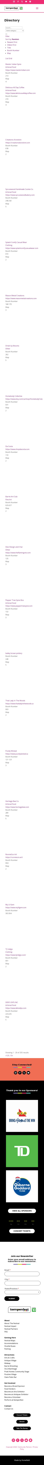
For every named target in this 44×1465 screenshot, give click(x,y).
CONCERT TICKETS (21, 1231)
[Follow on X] (22, 1)
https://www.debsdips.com (15, 1008)
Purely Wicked (11, 751)
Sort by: (12, 39)
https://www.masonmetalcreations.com (21, 298)
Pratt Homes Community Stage (16, 1371)
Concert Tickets (22, 1415)
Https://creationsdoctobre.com (17, 143)
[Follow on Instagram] (13, 1)
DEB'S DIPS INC (11, 1002)
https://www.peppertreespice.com (18, 606)
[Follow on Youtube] (26, 1)
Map (9, 53)
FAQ (6, 1332)
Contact (7, 1406)
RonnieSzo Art (11, 854)
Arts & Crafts (9, 1358)
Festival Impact (10, 1326)
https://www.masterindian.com (17, 70)
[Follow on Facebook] (18, 1)
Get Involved (9, 1383)
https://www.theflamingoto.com (18, 553)
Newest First (12, 42)
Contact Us (8, 1409)
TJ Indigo (9, 949)
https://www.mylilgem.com (15, 907)
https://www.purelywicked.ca (16, 754)
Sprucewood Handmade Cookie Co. (19, 189)
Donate (22, 1422)
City (7, 1279)
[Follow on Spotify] (30, 1)
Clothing (8, 245)
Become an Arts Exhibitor (14, 1391)
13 (11, 1055)
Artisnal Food (10, 67)
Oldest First (11, 45)
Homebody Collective (13, 396)
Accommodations (11, 1343)
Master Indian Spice (13, 64)
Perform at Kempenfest (13, 1400)
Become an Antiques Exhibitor (16, 1394)
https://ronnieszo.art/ (14, 857)
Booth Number (13, 50)
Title (9, 48)
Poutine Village (10, 1374)
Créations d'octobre (13, 140)
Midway (7, 1363)
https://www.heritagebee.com (17, 807)
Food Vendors (9, 1389)
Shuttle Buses (9, 1346)
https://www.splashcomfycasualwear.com (21, 248)
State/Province (12, 1289)
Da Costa (9, 446)
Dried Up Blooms (12, 346)
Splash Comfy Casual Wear (16, 242)
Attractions (9, 1355)
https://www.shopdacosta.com (17, 449)
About (7, 1320)
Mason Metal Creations (14, 295)
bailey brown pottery (13, 653)
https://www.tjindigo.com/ (15, 955)
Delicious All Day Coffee (14, 87)
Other (7, 348)
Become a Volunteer (12, 1397)
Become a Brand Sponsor (14, 1386)
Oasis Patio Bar (10, 1377)
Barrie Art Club (11, 496)
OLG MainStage (10, 1369)
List (6, 58)
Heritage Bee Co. (12, 801)
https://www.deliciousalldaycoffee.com (20, 93)
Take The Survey (22, 1428)
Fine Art (8, 499)
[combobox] (22, 1292)
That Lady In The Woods (15, 700)
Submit (12, 1298)
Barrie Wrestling (11, 1366)
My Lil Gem (9, 904)
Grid (10, 58)
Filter (7, 36)
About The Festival (11, 1323)
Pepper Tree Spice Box (14, 600)
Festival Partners (11, 1329)
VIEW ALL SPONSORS (22, 1210)
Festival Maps (9, 1340)
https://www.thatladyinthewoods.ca (19, 703)
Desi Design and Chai (13, 547)
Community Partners (25, 1447)
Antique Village (10, 1360)
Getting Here (10, 1337)
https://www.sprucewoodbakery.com (19, 195)
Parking (7, 1349)
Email (7, 1270)
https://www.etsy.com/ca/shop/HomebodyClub (24, 399)
